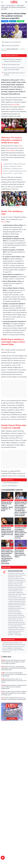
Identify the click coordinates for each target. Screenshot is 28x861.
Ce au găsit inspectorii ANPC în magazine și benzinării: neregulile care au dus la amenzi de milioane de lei (14, 693)
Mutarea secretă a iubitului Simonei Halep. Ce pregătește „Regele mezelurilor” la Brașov (7, 506)
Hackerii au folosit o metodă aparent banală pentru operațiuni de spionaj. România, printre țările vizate (13, 668)
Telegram (13, 21)
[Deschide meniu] (2, 2)
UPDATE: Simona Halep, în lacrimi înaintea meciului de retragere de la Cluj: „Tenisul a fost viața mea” (7, 532)
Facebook (5, 21)
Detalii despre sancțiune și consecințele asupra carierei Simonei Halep (14, 68)
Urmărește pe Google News (11, 45)
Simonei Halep (15, 104)
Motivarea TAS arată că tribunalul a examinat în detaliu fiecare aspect (13, 60)
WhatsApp (21, 21)
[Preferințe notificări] (3, 858)
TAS (20, 146)
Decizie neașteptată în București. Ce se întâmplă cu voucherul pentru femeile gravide (13, 698)
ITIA (8, 482)
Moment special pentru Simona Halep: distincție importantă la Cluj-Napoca (20, 553)
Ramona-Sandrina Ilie (12, 49)
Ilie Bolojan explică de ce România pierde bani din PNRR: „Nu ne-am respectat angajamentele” (13, 686)
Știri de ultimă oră (12, 485)
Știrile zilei (6, 657)
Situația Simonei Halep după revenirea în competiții (14, 74)
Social (16, 548)
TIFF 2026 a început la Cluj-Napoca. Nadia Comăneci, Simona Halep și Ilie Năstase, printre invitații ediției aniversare (20, 533)
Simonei (3, 222)
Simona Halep (12, 482)
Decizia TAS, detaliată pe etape (12, 64)
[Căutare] (26, 2)
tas (17, 482)
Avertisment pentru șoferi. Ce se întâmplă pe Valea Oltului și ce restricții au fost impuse (13, 680)
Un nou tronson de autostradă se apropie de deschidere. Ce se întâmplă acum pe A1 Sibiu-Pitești (14, 674)
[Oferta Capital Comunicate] (14, 712)
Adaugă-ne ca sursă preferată (12, 42)
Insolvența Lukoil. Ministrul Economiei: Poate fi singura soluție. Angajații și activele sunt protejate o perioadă (13, 661)
